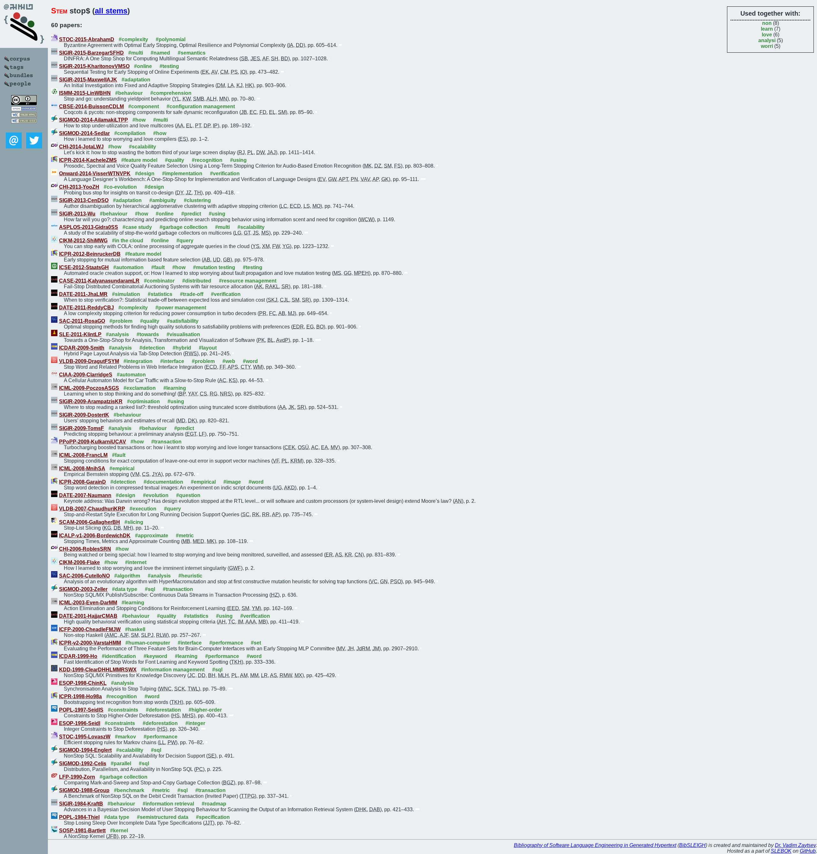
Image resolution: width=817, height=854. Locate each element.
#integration (138, 361)
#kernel (119, 830)
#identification (119, 656)
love (767, 34)
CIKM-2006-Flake (79, 562)
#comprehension (170, 93)
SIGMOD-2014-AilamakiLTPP (93, 120)
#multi (135, 53)
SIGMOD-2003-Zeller (83, 589)
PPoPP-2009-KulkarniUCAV (92, 441)
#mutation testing (214, 267)
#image (232, 482)
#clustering (197, 200)
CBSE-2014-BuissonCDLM (91, 106)
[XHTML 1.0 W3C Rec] (24, 115)
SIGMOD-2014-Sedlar (84, 133)
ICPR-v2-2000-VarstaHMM (90, 643)
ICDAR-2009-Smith (81, 348)
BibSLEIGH (692, 845)
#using (238, 160)
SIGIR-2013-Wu (77, 213)
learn (767, 29)
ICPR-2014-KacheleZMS (88, 160)
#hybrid (182, 348)
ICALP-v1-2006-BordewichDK (95, 535)
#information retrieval (168, 803)
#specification (213, 817)
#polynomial (170, 39)
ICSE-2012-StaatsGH (84, 267)
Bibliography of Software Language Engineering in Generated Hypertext (595, 845)
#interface (172, 361)
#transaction (166, 441)
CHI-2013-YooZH (79, 187)
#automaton (131, 374)
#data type (124, 589)
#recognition (207, 160)
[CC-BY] (24, 103)
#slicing (133, 522)
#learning (174, 388)
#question (188, 495)
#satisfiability (183, 321)
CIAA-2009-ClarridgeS (85, 374)
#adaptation (136, 79)
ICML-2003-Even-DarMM (88, 602)
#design (144, 173)
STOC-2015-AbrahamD (86, 39)
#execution (143, 508)
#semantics (192, 53)
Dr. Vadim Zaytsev (795, 845)
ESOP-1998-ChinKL (83, 683)
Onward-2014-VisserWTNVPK (95, 173)
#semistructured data (162, 817)
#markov (125, 736)
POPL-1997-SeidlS (81, 710)
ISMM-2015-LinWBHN (85, 93)
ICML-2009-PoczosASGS (89, 388)
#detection (152, 348)
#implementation (182, 173)
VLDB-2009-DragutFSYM (89, 361)
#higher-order (205, 710)
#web (228, 361)
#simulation (126, 294)
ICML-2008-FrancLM (83, 455)
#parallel (121, 763)
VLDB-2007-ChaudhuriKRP (92, 508)
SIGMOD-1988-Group (84, 790)
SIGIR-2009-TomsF (81, 428)
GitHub (808, 851)
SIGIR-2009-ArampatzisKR (91, 401)
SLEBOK (781, 851)
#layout (208, 348)
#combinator (159, 280)
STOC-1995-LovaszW (84, 736)
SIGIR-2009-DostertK (84, 415)
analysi (767, 40)
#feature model (139, 160)
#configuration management (201, 106)
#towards (148, 334)
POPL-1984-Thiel (79, 817)
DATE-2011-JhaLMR (83, 294)
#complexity (133, 39)
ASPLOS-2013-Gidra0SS (88, 227)
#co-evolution (120, 187)
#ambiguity (162, 200)
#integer (195, 723)
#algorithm (127, 575)
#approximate (151, 535)
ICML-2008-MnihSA (82, 468)
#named (160, 53)
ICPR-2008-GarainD (82, 482)
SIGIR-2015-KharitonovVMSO (94, 66)
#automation (128, 267)
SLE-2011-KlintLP (80, 334)
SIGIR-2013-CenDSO (84, 200)
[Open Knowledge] (24, 109)
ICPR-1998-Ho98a (80, 696)
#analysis (117, 334)
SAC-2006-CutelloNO (84, 575)
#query (184, 240)
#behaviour (129, 93)
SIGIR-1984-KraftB (81, 803)
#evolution (156, 495)
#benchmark (129, 790)
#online (143, 66)
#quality (174, 160)
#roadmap (214, 803)
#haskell (135, 629)
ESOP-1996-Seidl (79, 723)
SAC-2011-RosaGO (82, 321)
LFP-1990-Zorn (77, 777)
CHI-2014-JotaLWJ (81, 146)
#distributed (196, 280)
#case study (137, 227)
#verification (225, 173)
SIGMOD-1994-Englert (85, 750)
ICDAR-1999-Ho (78, 656)
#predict (191, 213)
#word (250, 361)
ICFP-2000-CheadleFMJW (90, 629)
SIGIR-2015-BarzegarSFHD (91, 53)
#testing (169, 66)
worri (767, 46)
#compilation (130, 133)
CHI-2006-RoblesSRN (85, 549)
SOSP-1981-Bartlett (82, 830)
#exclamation (140, 388)
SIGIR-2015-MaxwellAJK (88, 79)
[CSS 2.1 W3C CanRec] (24, 128)
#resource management (247, 280)
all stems (111, 10)
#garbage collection (183, 227)
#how (139, 120)
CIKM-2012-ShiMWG (83, 240)
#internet (135, 562)
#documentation (163, 482)
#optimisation (143, 401)
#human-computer (147, 643)
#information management (173, 669)
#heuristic (190, 575)
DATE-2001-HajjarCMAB (88, 616)
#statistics (160, 294)
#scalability (142, 146)
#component (143, 106)
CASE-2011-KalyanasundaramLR (99, 280)
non (767, 23)
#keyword (155, 656)
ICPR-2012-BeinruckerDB (90, 254)
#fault (158, 267)
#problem (120, 321)
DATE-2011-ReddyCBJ (86, 307)
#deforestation (163, 710)
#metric (185, 535)
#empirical (121, 468)
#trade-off (191, 294)
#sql (150, 589)
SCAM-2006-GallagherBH (89, 522)
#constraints (123, 710)
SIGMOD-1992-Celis (82, 763)
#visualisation (183, 334)
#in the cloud (127, 240)
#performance (226, 643)
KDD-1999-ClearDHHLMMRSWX (98, 669)
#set (256, 643)
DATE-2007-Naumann (85, 495)
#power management (180, 307)
